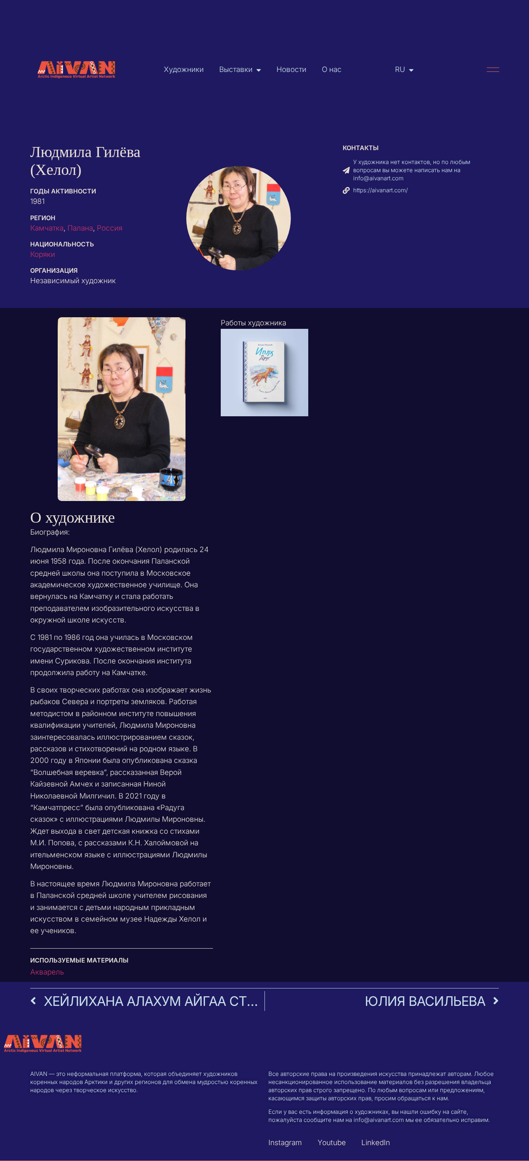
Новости (291, 69)
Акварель (47, 972)
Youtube (332, 1142)
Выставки (235, 69)
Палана (80, 228)
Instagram (285, 1142)
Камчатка (47, 228)
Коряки (42, 254)
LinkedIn (375, 1142)
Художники (184, 69)
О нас (332, 69)
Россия (109, 228)
